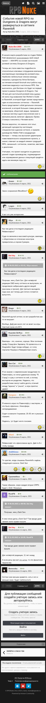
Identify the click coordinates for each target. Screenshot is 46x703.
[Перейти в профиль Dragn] (4, 309)
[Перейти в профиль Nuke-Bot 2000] (4, 47)
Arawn (11, 181)
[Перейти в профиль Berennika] (4, 569)
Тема (10, 681)
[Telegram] (17, 686)
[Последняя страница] (42, 39)
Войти (23, 635)
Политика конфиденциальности (26, 681)
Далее (37, 39)
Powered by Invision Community (23, 693)
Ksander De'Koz (15, 333)
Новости (35, 32)
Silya (11, 220)
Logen (11, 206)
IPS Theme (18, 678)
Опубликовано (20, 49)
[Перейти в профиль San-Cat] (4, 364)
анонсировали (23, 58)
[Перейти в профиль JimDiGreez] (4, 453)
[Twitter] (28, 686)
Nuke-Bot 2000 (13, 32)
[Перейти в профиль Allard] (4, 435)
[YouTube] (23, 686)
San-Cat (12, 363)
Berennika (13, 569)
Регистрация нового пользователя (23, 623)
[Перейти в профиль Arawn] (4, 182)
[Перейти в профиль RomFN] (4, 495)
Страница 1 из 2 (23, 40)
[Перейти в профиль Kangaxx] (4, 396)
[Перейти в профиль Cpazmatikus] (4, 477)
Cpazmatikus (14, 477)
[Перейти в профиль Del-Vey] (4, 256)
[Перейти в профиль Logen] (4, 207)
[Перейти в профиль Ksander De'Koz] (4, 334)
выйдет (37, 94)
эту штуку (23, 560)
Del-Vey (30, 504)
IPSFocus (28, 678)
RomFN (12, 494)
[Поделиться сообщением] (42, 49)
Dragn (11, 308)
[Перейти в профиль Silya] (4, 221)
